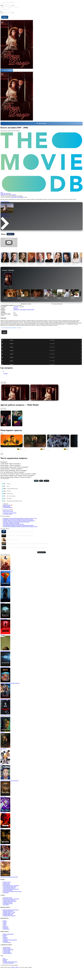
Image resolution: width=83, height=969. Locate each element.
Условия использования (8, 962)
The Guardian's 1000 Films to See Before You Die (13, 524)
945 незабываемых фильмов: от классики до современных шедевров (18, 525)
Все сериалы (6, 904)
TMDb (12, 967)
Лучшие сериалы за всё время (9, 901)
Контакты (5, 959)
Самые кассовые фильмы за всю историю (12, 891)
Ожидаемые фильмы (7, 507)
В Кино (36, 480)
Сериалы (9, 7)
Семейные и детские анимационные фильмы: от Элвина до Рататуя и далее (20, 518)
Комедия (5, 921)
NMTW (16, 967)
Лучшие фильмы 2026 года (9, 887)
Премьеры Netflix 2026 (8, 910)
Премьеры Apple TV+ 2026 (9, 912)
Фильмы (2, 7)
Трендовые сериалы (7, 897)
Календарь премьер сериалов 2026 (10, 909)
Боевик (4, 920)
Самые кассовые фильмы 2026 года (11, 889)
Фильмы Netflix (6, 947)
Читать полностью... (5, 201)
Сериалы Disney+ (7, 952)
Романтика (5, 927)
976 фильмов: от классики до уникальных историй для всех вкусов (18, 519)
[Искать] (13, 12)
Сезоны (18, 17)
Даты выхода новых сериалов (9, 512)
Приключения (6, 928)
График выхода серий (8, 902)
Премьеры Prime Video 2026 (9, 915)
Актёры (11, 17)
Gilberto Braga (14, 197)
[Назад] (1, 11)
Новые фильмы (6, 506)
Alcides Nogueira (30, 309)
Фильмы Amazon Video (8, 949)
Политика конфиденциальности (10, 961)
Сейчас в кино (6, 883)
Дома (41, 480)
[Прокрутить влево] (2, 383)
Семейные (5, 941)
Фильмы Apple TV (7, 948)
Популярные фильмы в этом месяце (11, 885)
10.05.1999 (3, 194)
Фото (29, 17)
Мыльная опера (7, 193)
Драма (4, 923)
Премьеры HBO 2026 (8, 914)
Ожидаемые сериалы (7, 513)
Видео (24, 17)
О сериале (4, 17)
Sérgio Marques (20, 197)
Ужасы (4, 925)
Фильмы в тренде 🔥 (7, 505)
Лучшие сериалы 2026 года (9, 900)
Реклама (5, 960)
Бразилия (14, 194)
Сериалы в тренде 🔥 (8, 509)
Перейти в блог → (41, 552)
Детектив (5, 938)
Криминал (5, 937)
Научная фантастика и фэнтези (10, 939)
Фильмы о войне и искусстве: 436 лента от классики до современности (19, 520)
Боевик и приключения (8, 934)
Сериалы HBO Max (7, 953)
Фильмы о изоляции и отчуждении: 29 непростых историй (16, 521)
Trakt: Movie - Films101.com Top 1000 (11, 523)
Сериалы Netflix (6, 950)
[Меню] (1, 14)
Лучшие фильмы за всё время (9, 886)
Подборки (16, 7)
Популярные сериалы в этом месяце (11, 898)
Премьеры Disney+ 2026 (8, 913)
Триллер (5, 924)
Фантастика (5, 926)
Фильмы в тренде (7, 882)
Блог (4, 958)
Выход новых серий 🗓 (8, 511)
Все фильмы (6, 892)
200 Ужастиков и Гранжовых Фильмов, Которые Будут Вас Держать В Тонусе (20, 526)
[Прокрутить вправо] (5, 383)
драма (2, 193)
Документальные (7, 942)
